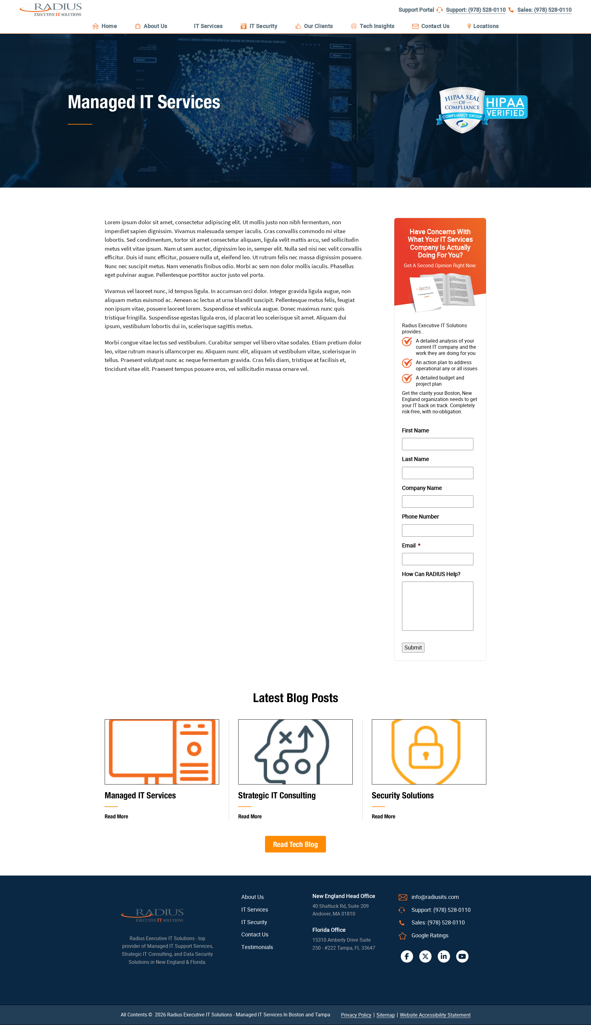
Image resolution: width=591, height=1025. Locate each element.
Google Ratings (430, 935)
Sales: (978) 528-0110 (544, 10)
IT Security (254, 922)
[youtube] (462, 956)
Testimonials (257, 947)
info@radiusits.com (435, 897)
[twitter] (425, 956)
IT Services (254, 909)
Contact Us (254, 934)
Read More (116, 816)
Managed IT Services (140, 795)
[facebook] (407, 956)
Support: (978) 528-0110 (476, 10)
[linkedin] (444, 956)
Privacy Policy (356, 1015)
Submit (413, 647)
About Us (252, 897)
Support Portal (416, 10)
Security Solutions (403, 795)
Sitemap (385, 1015)
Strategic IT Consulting (277, 795)
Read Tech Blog (295, 844)
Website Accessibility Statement (435, 1015)
